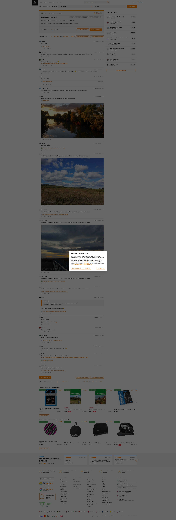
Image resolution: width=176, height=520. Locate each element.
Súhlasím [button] (101, 268)
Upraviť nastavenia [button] (76, 268)
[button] (86, 263)
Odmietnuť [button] (87, 268)
